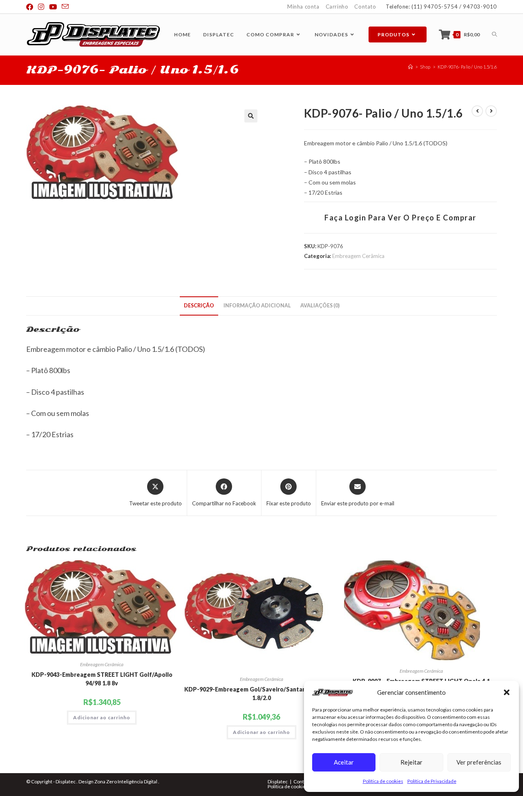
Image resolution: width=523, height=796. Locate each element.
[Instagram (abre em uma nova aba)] (41, 7)
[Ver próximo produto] (491, 111)
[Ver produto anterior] (477, 111)
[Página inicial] (410, 66)
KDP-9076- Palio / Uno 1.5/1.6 (467, 66)
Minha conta (303, 6)
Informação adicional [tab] (257, 305)
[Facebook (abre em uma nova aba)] (31, 7)
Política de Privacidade (431, 781)
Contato (365, 6)
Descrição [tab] (199, 305)
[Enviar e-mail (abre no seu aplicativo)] (65, 7)
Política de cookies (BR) (293, 786)
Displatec (278, 781)
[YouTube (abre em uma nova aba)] (53, 7)
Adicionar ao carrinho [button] (101, 717)
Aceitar (344, 762)
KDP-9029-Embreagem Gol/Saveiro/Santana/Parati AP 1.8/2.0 (261, 693)
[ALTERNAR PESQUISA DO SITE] (494, 34)
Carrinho (337, 6)
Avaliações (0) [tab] (320, 305)
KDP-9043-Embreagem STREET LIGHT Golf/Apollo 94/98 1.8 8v (101, 679)
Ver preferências (478, 762)
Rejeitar (411, 762)
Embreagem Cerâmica (358, 256)
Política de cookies (383, 781)
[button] (507, 692)
